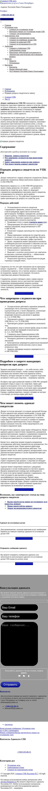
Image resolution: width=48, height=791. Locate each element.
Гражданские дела (12, 36)
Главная (8, 25)
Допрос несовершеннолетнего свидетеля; (24, 508)
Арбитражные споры (17, 50)
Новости (8, 59)
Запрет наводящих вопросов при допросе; (22, 162)
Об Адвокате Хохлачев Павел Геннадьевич (26, 71)
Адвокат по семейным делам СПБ (22, 40)
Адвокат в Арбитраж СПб (19, 48)
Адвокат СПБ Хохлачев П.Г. (26, 774)
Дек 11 (7, 99)
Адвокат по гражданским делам (22, 38)
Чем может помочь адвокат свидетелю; (21, 164)
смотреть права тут (38, 222)
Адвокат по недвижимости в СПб (22, 44)
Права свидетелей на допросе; (20, 506)
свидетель (9, 724)
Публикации (14, 63)
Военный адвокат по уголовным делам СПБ (27, 32)
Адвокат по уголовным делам (21, 29)
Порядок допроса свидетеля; (17, 156)
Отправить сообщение (24, 564)
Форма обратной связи (18, 69)
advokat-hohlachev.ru (8, 782)
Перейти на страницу (24, 538)
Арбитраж (9, 46)
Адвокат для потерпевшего (20, 34)
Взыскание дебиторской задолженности (25, 52)
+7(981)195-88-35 (7, 15)
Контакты (8, 65)
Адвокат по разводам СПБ (19, 42)
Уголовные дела (11, 27)
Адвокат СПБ (10, 97)
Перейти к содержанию (24, 293)
